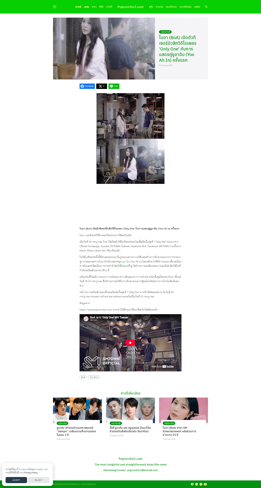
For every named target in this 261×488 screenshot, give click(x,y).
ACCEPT (16, 480)
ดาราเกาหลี (115, 423)
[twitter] (196, 484)
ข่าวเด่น (159, 6)
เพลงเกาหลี (165, 32)
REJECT (39, 480)
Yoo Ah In (94, 377)
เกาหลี (78, 6)
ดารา (94, 6)
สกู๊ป (151, 6)
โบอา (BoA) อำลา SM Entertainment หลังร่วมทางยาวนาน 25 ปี (179, 431)
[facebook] (192, 484)
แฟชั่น (197, 6)
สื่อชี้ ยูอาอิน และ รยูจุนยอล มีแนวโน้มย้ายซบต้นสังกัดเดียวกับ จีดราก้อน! (130, 429)
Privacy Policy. (31, 472)
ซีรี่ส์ (101, 6)
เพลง (86, 6)
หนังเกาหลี (62, 423)
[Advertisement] (130, 205)
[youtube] (205, 484)
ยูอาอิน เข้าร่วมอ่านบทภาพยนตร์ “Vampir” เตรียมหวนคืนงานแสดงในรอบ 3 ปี (76, 431)
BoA (83, 377)
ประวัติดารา (171, 6)
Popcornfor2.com (130, 7)
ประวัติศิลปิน (185, 6)
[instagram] (201, 484)
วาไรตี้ (109, 6)
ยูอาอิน (126, 261)
